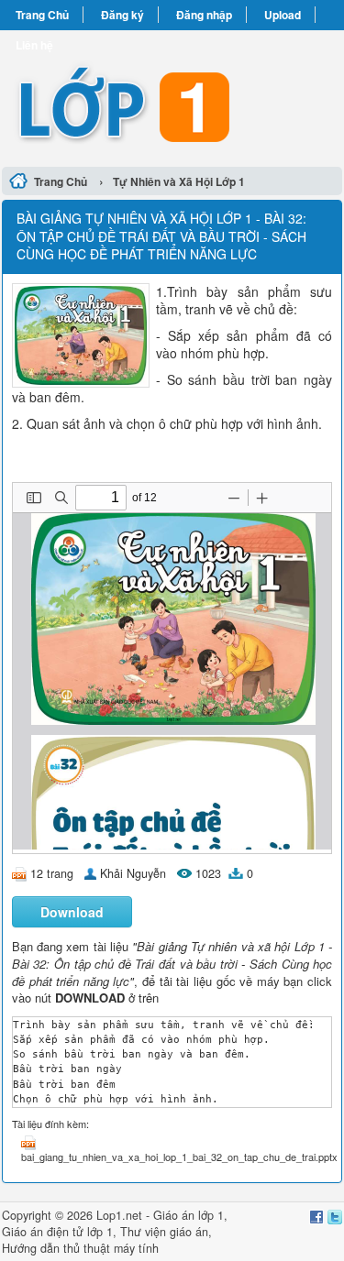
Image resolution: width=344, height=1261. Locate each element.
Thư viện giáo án (164, 1231)
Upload (282, 14)
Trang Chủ (42, 14)
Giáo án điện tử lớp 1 (57, 1231)
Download (72, 912)
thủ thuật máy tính (111, 1248)
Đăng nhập (204, 14)
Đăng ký (122, 14)
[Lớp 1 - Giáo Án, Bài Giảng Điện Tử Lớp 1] (172, 95)
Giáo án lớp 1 (188, 1215)
